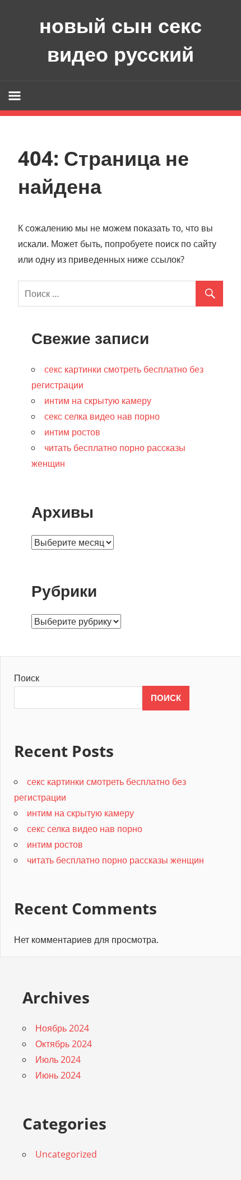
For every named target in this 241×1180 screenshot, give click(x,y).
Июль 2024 (58, 1059)
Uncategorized (66, 1154)
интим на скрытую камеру (97, 400)
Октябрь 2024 (63, 1044)
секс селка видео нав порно (102, 416)
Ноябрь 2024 (62, 1028)
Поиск (26, 678)
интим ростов (72, 432)
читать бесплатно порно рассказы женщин (115, 860)
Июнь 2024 (58, 1075)
